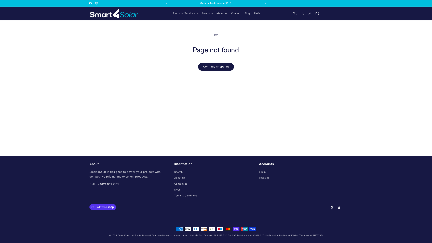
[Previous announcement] (166, 3)
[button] (185, 13)
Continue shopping (216, 66)
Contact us (180, 183)
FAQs (177, 189)
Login (262, 171)
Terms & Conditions (185, 195)
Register (264, 177)
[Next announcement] (265, 3)
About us (179, 177)
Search (178, 171)
